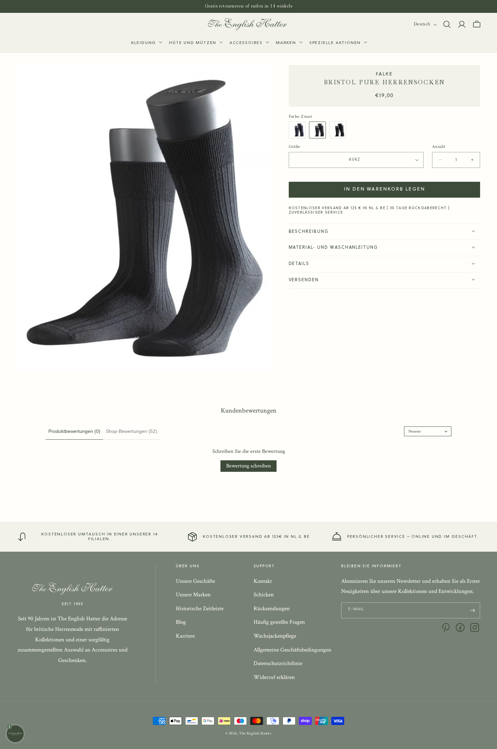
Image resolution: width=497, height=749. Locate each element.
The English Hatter (255, 733)
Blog (181, 622)
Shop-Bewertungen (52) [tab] (131, 431)
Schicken (264, 594)
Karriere (185, 636)
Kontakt (263, 581)
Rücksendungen (272, 608)
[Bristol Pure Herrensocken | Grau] (339, 129)
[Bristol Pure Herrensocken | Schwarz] (319, 129)
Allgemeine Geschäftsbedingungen (292, 650)
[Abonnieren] (472, 610)
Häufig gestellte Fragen (279, 622)
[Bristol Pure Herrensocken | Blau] (299, 129)
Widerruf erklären (274, 677)
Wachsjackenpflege (275, 636)
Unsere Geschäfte (195, 581)
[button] (146, 43)
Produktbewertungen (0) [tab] (74, 431)
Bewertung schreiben (248, 465)
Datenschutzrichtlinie (278, 663)
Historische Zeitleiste (199, 608)
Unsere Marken (193, 594)
